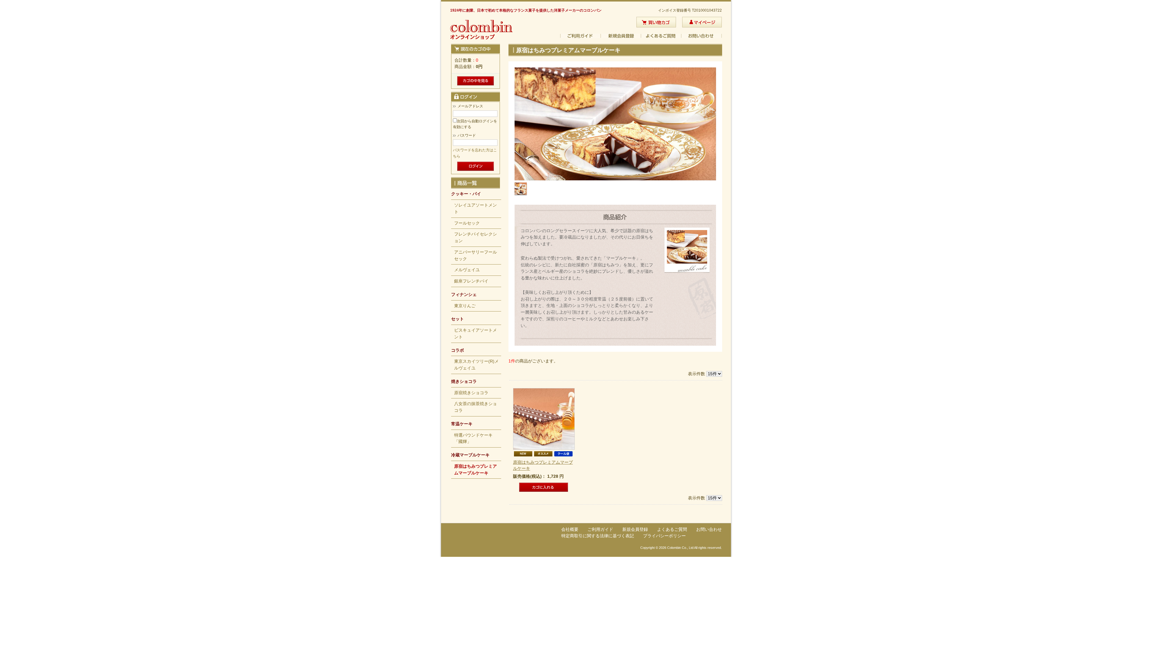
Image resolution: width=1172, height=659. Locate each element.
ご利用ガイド (580, 36)
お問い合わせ (702, 36)
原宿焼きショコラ (471, 393)
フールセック (467, 223)
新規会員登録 (621, 36)
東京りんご (465, 306)
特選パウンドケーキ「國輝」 (473, 438)
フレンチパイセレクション (475, 237)
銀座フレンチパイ (471, 281)
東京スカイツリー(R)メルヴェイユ (476, 364)
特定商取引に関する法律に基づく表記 (597, 536)
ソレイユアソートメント (475, 208)
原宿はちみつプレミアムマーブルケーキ (475, 469)
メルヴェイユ (467, 270)
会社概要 (569, 529)
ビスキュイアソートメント (475, 333)
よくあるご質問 (661, 36)
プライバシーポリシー (664, 536)
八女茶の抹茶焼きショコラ (475, 407)
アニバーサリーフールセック (475, 255)
